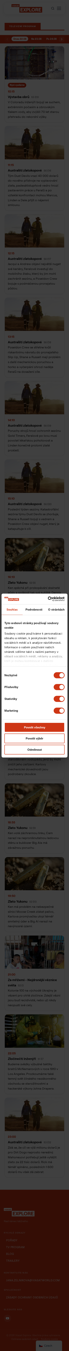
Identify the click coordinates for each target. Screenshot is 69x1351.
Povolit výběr (34, 738)
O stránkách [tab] (56, 609)
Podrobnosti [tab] (33, 609)
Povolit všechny (34, 727)
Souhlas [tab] (12, 609)
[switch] (59, 687)
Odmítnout (34, 749)
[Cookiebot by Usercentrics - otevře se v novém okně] (49, 598)
